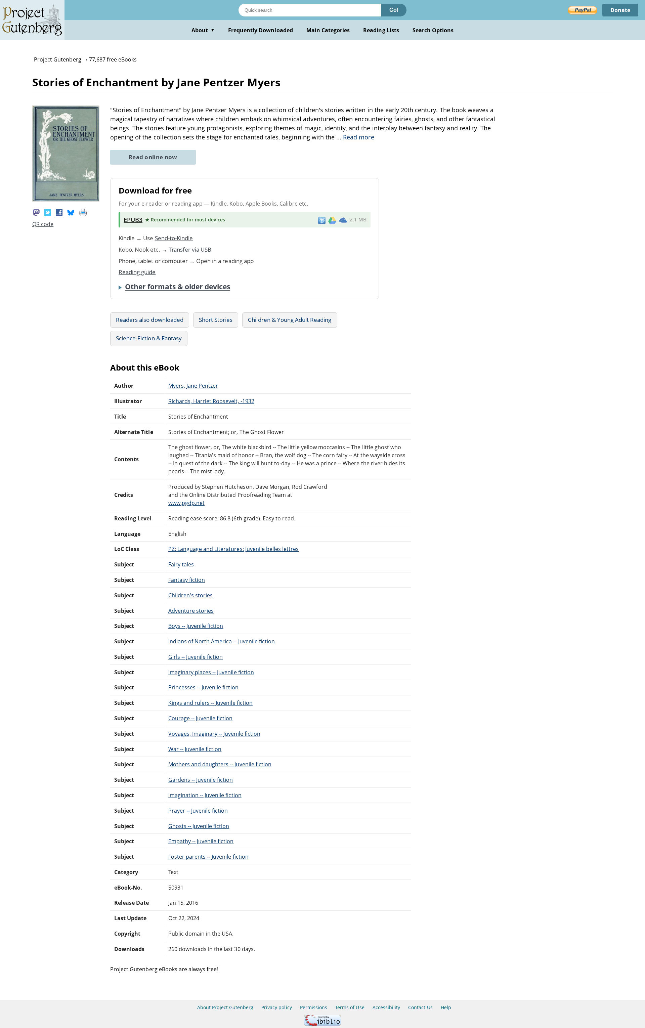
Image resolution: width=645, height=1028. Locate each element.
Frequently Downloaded (260, 30)
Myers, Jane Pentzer (193, 385)
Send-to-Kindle (174, 238)
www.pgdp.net (186, 503)
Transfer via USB (190, 249)
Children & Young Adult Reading (289, 320)
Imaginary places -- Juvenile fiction (211, 672)
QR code (42, 224)
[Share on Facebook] (59, 212)
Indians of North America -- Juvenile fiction (221, 641)
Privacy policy (276, 1007)
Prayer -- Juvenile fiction (198, 810)
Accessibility (386, 1007)
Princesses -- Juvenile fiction (203, 687)
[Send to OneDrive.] (343, 219)
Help (446, 1007)
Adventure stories (191, 610)
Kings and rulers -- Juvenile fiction (210, 702)
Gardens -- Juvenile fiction (200, 779)
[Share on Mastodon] (36, 212)
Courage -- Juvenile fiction (200, 718)
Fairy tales (181, 564)
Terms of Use (349, 1007)
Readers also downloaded (149, 320)
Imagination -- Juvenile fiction (205, 795)
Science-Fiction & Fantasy (149, 338)
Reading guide (137, 272)
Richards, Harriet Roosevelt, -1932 (211, 401)
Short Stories (216, 320)
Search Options (433, 30)
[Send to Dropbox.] (322, 220)
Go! (393, 10)
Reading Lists (381, 30)
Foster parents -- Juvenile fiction (208, 856)
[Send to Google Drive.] (332, 220)
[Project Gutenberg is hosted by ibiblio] (322, 1024)
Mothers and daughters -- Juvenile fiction (220, 764)
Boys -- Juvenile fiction (195, 626)
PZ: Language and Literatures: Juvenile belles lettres (233, 549)
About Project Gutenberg (225, 1007)
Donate (620, 10)
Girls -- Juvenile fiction (195, 656)
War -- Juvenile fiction (195, 749)
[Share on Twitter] (47, 212)
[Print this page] (83, 212)
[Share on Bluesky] (71, 212)
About (203, 30)
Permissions (313, 1007)
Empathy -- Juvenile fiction (201, 841)
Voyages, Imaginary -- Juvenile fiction (214, 733)
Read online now (153, 157)
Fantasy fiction (186, 580)
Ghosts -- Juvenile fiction (198, 826)
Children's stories (190, 595)
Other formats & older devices (177, 287)
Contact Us (420, 1007)
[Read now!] (65, 199)
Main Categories (328, 30)
